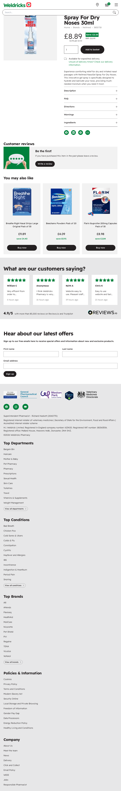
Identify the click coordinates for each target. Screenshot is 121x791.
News (6, 755)
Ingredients (70, 122)
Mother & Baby (11, 459)
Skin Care (8, 483)
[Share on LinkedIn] (73, 132)
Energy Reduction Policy (15, 723)
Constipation (10, 545)
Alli (5, 602)
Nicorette (8, 627)
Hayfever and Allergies (14, 555)
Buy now (22, 247)
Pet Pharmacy (10, 464)
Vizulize (7, 651)
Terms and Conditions (14, 689)
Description (70, 90)
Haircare (8, 454)
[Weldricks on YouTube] (25, 407)
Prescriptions (10, 473)
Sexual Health (10, 478)
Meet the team (11, 750)
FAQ (66, 98)
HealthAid (8, 617)
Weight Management (14, 502)
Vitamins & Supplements (15, 498)
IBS (5, 560)
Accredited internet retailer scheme (20, 423)
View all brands (11, 662)
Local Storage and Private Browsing (21, 703)
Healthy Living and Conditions (18, 728)
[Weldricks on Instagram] (16, 407)
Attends (7, 607)
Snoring (7, 579)
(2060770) (53, 416)
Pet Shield (8, 631)
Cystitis (7, 550)
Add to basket (92, 49)
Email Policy (9, 770)
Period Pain (9, 574)
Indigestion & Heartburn (15, 569)
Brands (76, 27)
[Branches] (97, 4)
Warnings (69, 114)
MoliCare (8, 622)
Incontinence (10, 565)
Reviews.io (54, 313)
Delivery (8, 760)
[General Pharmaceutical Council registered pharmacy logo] (29, 395)
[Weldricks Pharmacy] (17, 4)
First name (9, 349)
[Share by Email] (87, 132)
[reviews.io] (102, 313)
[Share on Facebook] (66, 132)
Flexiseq (8, 612)
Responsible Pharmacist (15, 784)
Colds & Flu (9, 540)
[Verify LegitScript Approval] (69, 395)
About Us (8, 745)
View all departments (14, 509)
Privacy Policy (10, 684)
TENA (6, 646)
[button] (116, 4)
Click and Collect (12, 765)
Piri (5, 636)
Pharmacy (8, 468)
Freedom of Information (15, 708)
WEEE (6, 775)
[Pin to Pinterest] (80, 132)
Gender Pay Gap (11, 713)
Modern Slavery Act (13, 694)
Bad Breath (9, 526)
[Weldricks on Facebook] (6, 407)
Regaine (7, 641)
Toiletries (8, 488)
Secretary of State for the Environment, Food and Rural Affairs (85, 420)
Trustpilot (68, 313)
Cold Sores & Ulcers (13, 535)
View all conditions (13, 585)
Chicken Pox (10, 530)
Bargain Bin (9, 449)
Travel (6, 493)
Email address (11, 360)
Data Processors (11, 718)
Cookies (8, 679)
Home (67, 27)
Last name (67, 349)
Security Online (11, 698)
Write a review (45, 163)
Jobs (6, 779)
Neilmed (87, 27)
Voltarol (7, 656)
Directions (69, 106)
